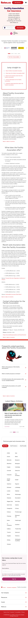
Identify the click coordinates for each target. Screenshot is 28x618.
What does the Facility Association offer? (15, 73)
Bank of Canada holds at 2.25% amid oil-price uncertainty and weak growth (13, 415)
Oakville (17, 505)
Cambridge (17, 467)
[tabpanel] (14, 415)
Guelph (16, 479)
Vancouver (17, 532)
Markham (17, 491)
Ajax (16, 453)
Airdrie (8, 453)
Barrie (16, 456)
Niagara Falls (10, 501)
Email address (5, 568)
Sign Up (14, 579)
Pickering (9, 516)
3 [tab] (17, 432)
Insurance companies (11, 587)
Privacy (23, 612)
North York (9, 505)
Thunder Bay (18, 529)
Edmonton (17, 470)
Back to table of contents (9, 141)
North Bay (17, 501)
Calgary (8, 467)
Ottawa (17, 508)
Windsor (9, 544)
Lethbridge (17, 487)
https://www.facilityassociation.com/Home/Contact (14, 335)
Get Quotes (18, 2)
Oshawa (9, 512)
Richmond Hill (17, 516)
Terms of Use (6, 612)
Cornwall (9, 470)
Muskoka (9, 498)
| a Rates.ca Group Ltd (15, 614)
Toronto (9, 532)
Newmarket (18, 498)
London (8, 491)
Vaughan (9, 536)
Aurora (8, 456)
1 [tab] (10, 432)
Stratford (17, 524)
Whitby (8, 540)
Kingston (17, 484)
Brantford (9, 463)
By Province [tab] (14, 446)
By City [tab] (5, 446)
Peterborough (18, 512)
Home (4, 587)
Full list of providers (14, 57)
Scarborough (18, 520)
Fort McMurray (17, 474)
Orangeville (9, 508)
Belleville (9, 460)
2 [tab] (13, 432)
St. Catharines (9, 524)
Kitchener (9, 487)
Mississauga (18, 494)
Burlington (17, 463)
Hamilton (9, 484)
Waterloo (17, 536)
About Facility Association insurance (14, 71)
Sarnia (8, 520)
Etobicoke (9, 474)
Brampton (17, 460)
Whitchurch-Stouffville (18, 540)
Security (12, 612)
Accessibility (17, 612)
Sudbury (9, 529)
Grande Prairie (8, 479)
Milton (8, 494)
